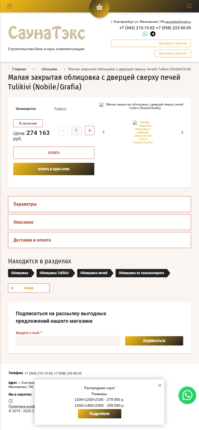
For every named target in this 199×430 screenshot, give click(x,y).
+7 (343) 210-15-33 (136, 27)
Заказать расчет (173, 53)
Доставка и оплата (32, 240)
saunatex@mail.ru (178, 22)
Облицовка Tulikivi (54, 273)
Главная (19, 69)
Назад (28, 288)
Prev (103, 132)
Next (182, 132)
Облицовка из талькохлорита (141, 273)
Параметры (25, 204)
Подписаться (154, 341)
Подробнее (99, 414)
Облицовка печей (93, 273)
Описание (23, 222)
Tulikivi (60, 109)
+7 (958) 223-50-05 (173, 27)
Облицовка (19, 273)
